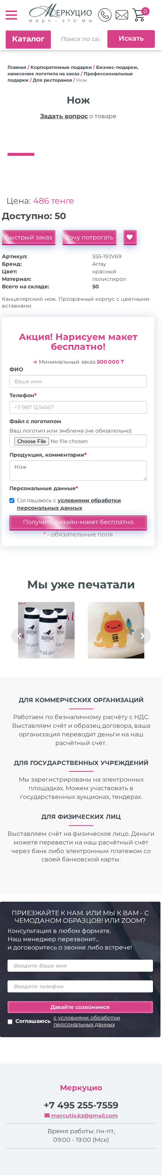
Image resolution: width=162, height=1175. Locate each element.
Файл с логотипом (35, 421)
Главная (17, 67)
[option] (78, 137)
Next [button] (142, 636)
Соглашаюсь (67, 1021)
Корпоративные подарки (61, 67)
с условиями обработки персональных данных (86, 1021)
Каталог (28, 38)
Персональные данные (43, 488)
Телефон (23, 395)
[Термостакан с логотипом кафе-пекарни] (46, 630)
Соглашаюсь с (69, 504)
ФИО (16, 369)
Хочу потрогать (89, 237)
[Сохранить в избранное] (130, 237)
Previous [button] (19, 636)
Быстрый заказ (28, 237)
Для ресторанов (52, 80)
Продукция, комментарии (48, 454)
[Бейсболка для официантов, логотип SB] (116, 630)
